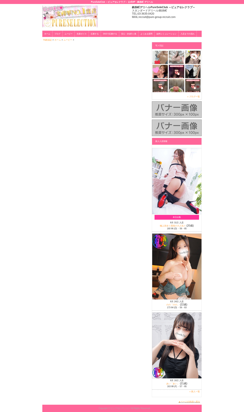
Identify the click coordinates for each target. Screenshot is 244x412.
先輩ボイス (82, 34)
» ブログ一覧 (193, 96)
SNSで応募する (110, 34)
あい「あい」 (172, 383)
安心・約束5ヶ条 (128, 34)
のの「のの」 (172, 304)
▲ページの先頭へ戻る (189, 401)
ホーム (47, 34)
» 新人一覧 (194, 391)
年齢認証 (47, 40)
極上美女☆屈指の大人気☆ (173, 225)
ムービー (69, 34)
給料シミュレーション (166, 34)
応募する (95, 34)
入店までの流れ (188, 34)
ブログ (57, 34)
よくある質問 (146, 34)
